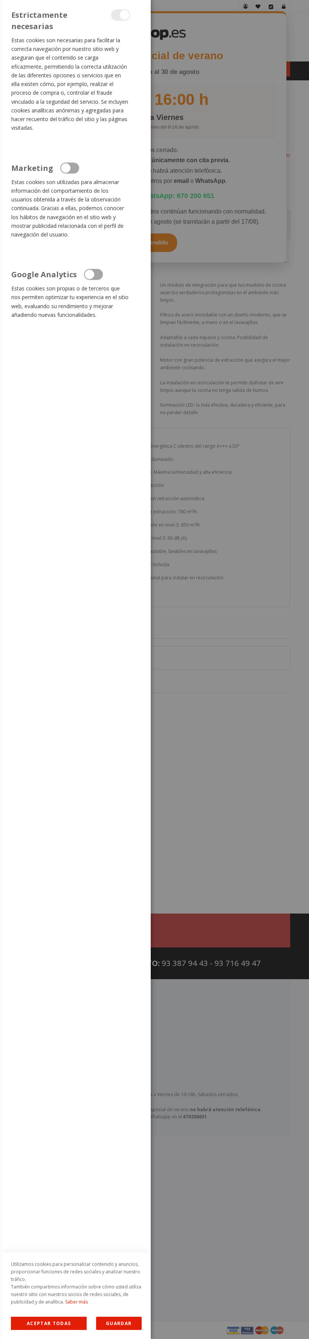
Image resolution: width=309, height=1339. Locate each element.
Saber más (76, 1302)
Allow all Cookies (49, 1323)
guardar (119, 1323)
